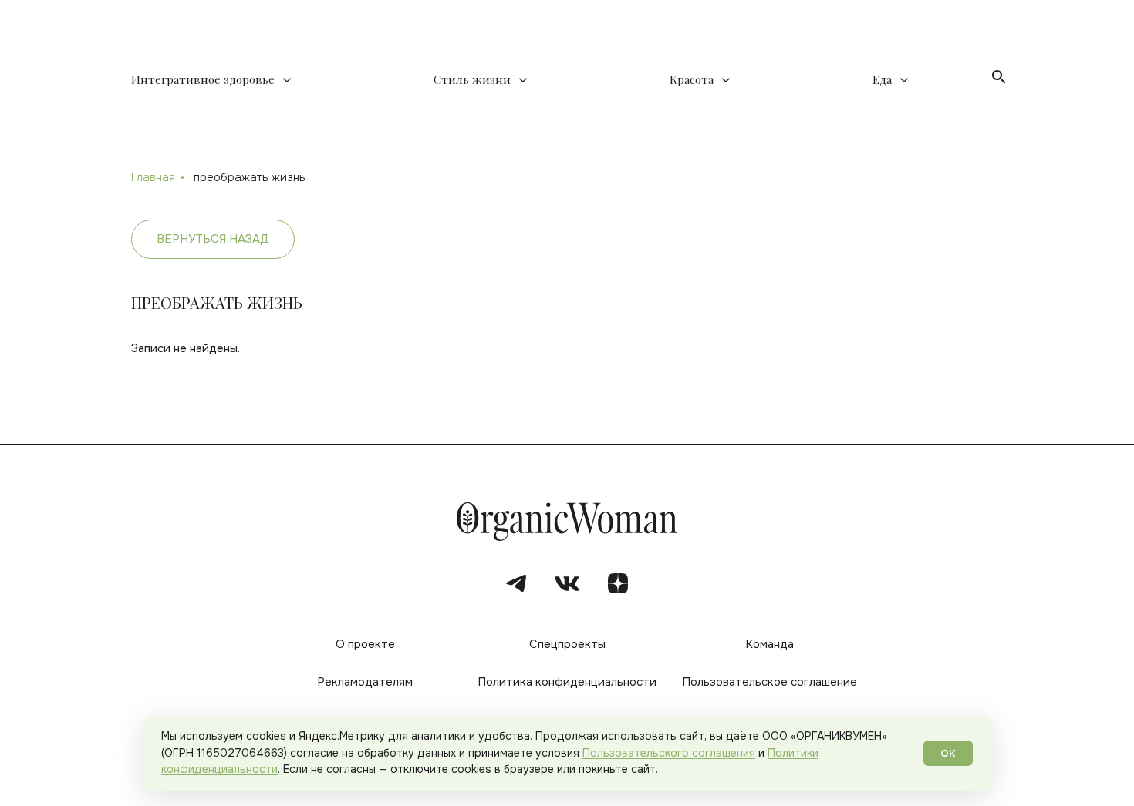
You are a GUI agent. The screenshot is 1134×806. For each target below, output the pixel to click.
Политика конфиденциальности (567, 682)
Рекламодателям (365, 682)
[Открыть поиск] (999, 77)
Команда (769, 644)
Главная (153, 177)
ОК (948, 753)
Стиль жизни (472, 79)
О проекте (365, 644)
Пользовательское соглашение (769, 682)
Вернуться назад (213, 239)
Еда (882, 79)
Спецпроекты (567, 644)
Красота (692, 79)
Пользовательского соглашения (668, 753)
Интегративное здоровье (203, 79)
